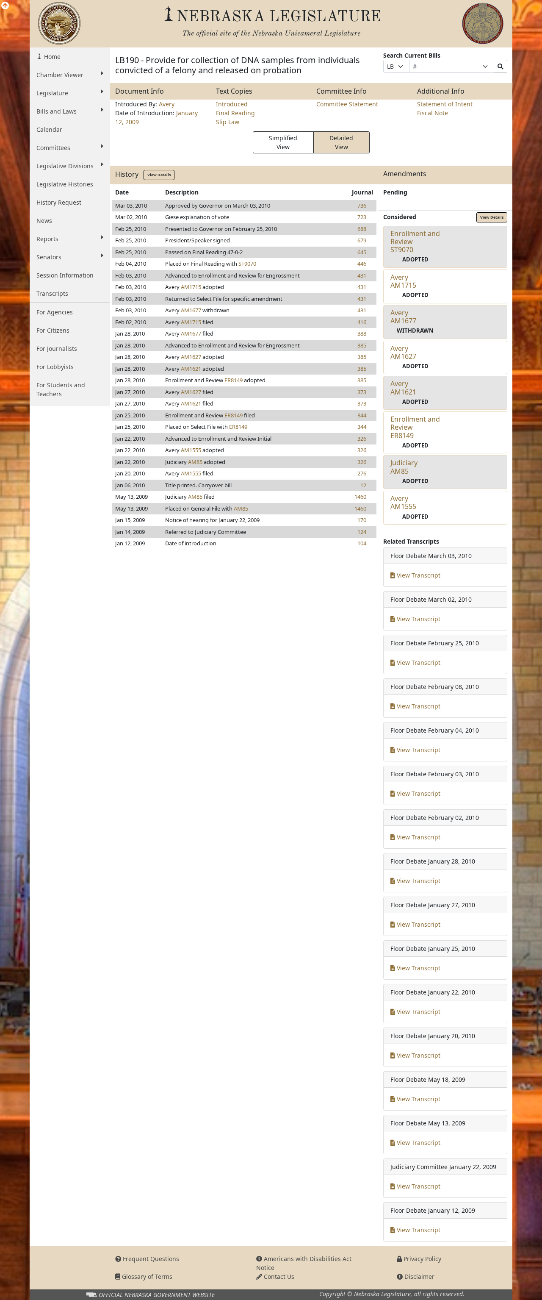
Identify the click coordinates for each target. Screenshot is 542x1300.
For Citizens (52, 330)
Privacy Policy (421, 1259)
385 (361, 345)
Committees (53, 148)
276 (361, 473)
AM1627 (191, 357)
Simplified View (283, 142)
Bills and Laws (56, 111)
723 (361, 217)
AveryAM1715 (403, 281)
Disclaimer (418, 1276)
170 (361, 520)
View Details (159, 175)
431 (361, 275)
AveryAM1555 (403, 502)
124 (361, 532)
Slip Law (227, 122)
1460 (360, 496)
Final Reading (235, 113)
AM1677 (191, 310)
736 (361, 205)
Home (51, 57)
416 (361, 322)
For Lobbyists (55, 367)
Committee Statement (347, 104)
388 (361, 333)
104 (361, 543)
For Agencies (54, 312)
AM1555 (191, 450)
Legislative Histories (64, 184)
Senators (48, 257)
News (44, 221)
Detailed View (341, 142)
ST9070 (247, 263)
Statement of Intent (445, 104)
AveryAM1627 (403, 352)
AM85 (195, 462)
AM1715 (191, 287)
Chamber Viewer (59, 75)
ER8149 (233, 380)
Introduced (232, 104)
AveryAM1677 (403, 316)
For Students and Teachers (60, 389)
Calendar (49, 129)
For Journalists (56, 348)
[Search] (500, 66)
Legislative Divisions (65, 166)
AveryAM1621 (403, 387)
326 (361, 438)
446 (361, 263)
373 (361, 392)
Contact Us (278, 1276)
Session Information (65, 275)
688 (361, 229)
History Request (58, 202)
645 (361, 252)
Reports (47, 239)
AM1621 (191, 368)
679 (361, 240)
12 (363, 485)
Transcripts (52, 293)
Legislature (52, 93)
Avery (166, 104)
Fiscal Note (432, 113)
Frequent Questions (150, 1259)
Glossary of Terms (146, 1276)
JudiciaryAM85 (404, 466)
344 (361, 415)
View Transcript (417, 575)
